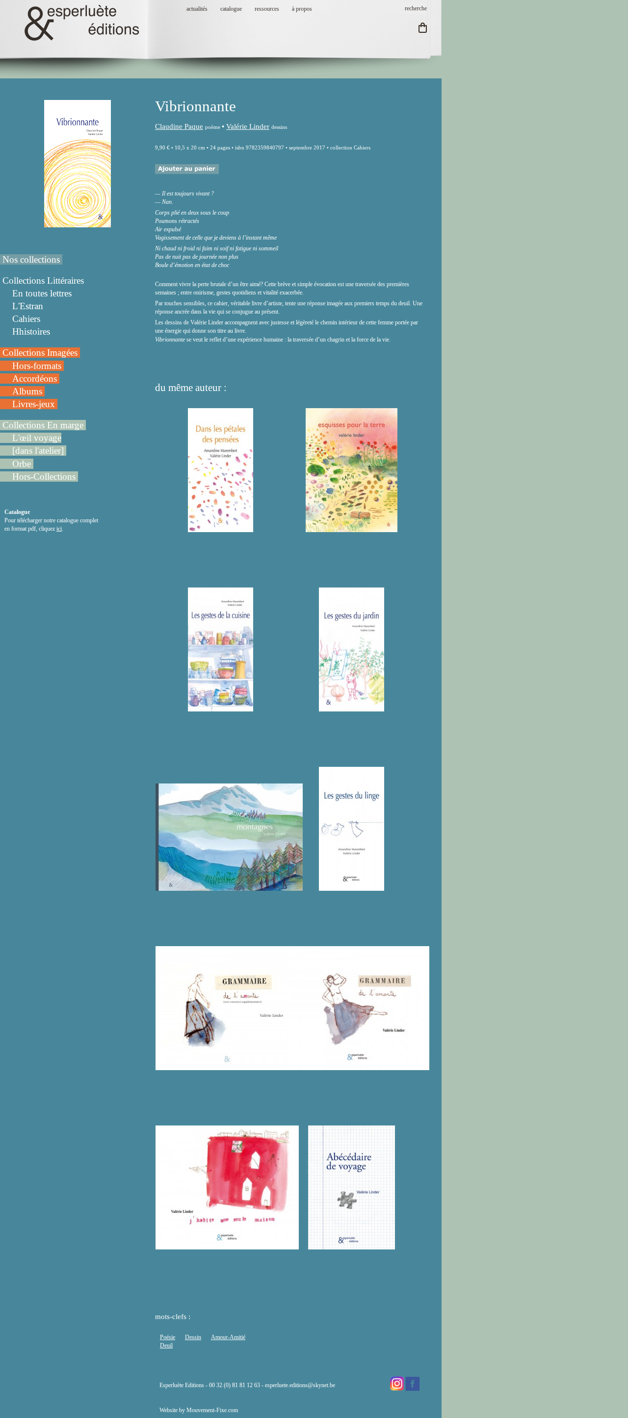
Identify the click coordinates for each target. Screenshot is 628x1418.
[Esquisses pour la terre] (351, 527)
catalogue (231, 8)
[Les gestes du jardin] (351, 707)
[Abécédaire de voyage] (351, 1245)
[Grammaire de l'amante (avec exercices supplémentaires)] (227, 1065)
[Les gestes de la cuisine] (220, 707)
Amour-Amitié (228, 1337)
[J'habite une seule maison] (227, 1245)
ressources (267, 8)
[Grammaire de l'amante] (358, 1065)
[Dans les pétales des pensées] (220, 527)
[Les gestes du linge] (351, 886)
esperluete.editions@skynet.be (300, 1385)
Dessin (193, 1337)
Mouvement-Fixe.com (212, 1410)
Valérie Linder (247, 126)
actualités (197, 8)
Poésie (167, 1337)
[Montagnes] (229, 886)
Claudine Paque (179, 126)
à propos (302, 8)
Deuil (166, 1345)
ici (59, 528)
